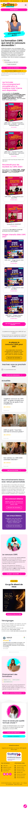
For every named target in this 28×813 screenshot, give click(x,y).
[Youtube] (4, 774)
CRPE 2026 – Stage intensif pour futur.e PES (14, 197)
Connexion (26, 1)
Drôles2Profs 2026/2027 (14, 224)
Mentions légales (16, 783)
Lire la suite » (14, 127)
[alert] (14, 369)
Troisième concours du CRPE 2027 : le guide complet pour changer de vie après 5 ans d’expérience (14, 401)
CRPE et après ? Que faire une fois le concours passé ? (14, 431)
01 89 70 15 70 (5, 1)
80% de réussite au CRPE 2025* (11, 62)
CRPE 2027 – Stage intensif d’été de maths (14, 288)
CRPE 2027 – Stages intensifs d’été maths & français (14, 316)
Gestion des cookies (18, 784)
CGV (21, 783)
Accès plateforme (15, 1)
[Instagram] (10, 774)
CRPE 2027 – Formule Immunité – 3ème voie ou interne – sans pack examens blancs (14, 153)
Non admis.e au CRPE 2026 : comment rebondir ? (13, 458)
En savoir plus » (14, 199)
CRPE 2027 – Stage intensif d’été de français (14, 260)
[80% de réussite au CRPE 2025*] (4, 62)
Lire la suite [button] (5, 648)
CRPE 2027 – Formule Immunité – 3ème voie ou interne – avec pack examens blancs (14, 124)
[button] (26, 5)
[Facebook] (7, 774)
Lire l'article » (7, 407)
